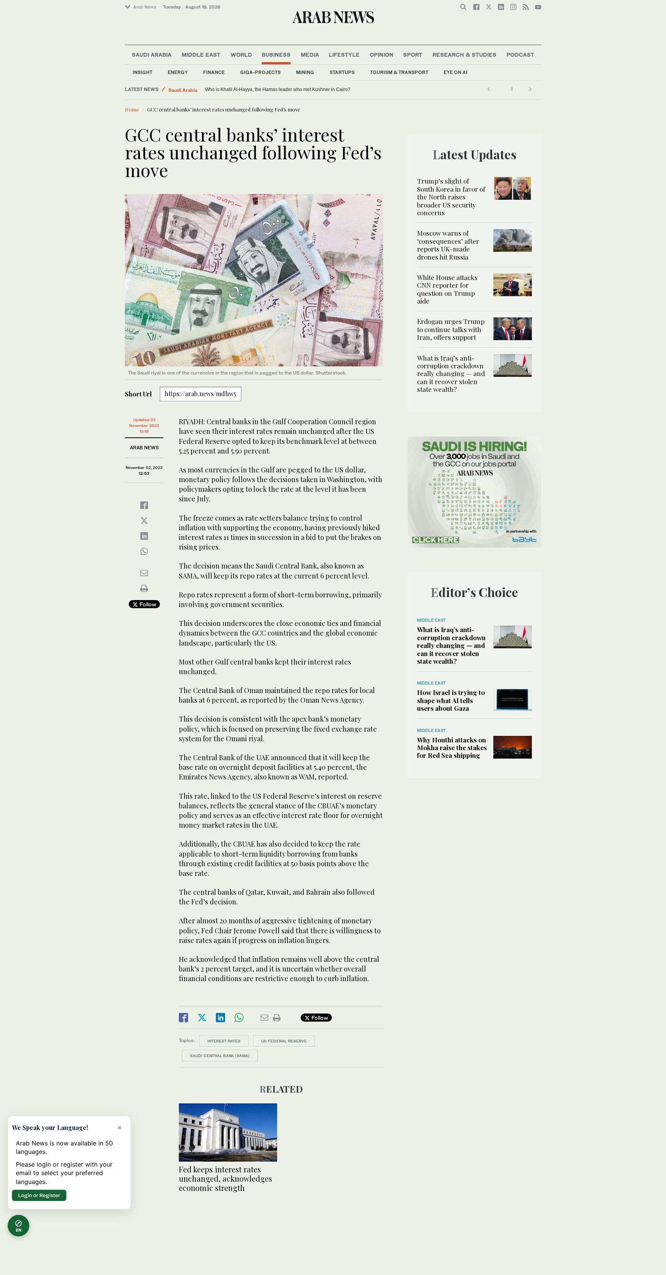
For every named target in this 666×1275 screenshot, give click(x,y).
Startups (342, 72)
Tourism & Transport (399, 72)
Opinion (382, 54)
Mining (305, 72)
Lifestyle (344, 54)
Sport (412, 54)
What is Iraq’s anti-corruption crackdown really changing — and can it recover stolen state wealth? (451, 374)
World (241, 54)
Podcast (520, 54)
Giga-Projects (260, 72)
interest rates (223, 1041)
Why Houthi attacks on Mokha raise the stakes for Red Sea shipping (452, 747)
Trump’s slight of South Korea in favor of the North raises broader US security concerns (451, 197)
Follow (147, 604)
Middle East (201, 54)
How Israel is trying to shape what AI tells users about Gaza (451, 700)
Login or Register (39, 1195)
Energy (178, 72)
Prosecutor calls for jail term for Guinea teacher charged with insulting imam (284, 89)
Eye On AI (456, 72)
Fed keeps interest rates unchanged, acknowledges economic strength (225, 1178)
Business (276, 54)
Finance (214, 72)
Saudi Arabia (152, 54)
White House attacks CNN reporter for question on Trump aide (447, 289)
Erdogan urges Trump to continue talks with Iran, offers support (450, 329)
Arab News (144, 7)
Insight (142, 72)
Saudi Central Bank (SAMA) (220, 1055)
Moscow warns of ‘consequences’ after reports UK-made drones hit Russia (448, 245)
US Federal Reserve (284, 1041)
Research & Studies (464, 54)
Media (310, 54)
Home (132, 109)
